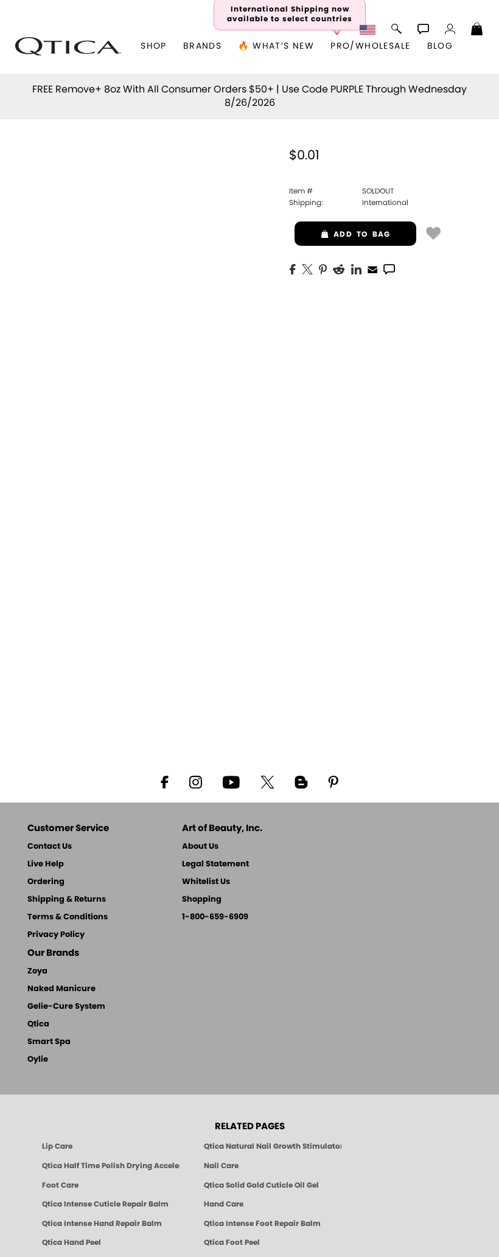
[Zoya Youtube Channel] (231, 781)
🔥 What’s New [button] (276, 46)
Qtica (38, 1024)
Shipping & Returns (66, 900)
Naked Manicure (61, 989)
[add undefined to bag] (433, 232)
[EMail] (372, 268)
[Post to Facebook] (292, 268)
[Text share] (389, 269)
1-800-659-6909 (215, 917)
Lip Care (57, 1146)
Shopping (202, 900)
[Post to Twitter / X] (307, 268)
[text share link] (389, 268)
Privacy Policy (56, 935)
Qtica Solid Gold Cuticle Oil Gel (261, 1185)
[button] (68, 46)
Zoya (37, 971)
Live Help (45, 864)
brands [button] (202, 46)
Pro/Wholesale (370, 46)
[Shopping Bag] (477, 30)
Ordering (46, 882)
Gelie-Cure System (66, 1007)
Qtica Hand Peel (71, 1242)
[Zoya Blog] (300, 781)
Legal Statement (215, 864)
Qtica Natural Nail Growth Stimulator (272, 1146)
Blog (440, 46)
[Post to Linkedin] (356, 268)
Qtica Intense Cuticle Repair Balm (105, 1204)
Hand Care (223, 1204)
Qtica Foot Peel (232, 1242)
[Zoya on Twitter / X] (267, 781)
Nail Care (221, 1165)
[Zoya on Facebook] (164, 781)
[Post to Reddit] (339, 268)
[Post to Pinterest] (322, 268)
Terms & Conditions (67, 917)
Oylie (37, 1060)
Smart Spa (49, 1042)
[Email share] (372, 269)
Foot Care (60, 1185)
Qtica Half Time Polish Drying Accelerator (111, 1165)
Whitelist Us (206, 882)
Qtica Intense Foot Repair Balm (262, 1223)
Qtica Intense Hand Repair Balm (102, 1223)
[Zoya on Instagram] (195, 781)
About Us (200, 847)
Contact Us (49, 847)
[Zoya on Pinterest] (333, 781)
